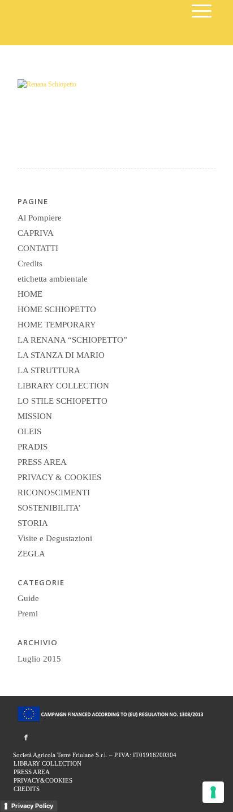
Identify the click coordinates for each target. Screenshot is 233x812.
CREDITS (27, 788)
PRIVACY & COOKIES (59, 477)
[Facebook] (26, 737)
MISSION (35, 416)
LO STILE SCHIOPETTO (62, 400)
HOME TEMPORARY (57, 324)
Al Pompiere (40, 217)
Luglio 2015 (39, 658)
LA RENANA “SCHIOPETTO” (72, 339)
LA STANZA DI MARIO (61, 355)
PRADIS (33, 446)
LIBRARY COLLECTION (63, 385)
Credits (30, 263)
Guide (28, 598)
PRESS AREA (42, 462)
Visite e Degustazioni (55, 538)
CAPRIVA (36, 232)
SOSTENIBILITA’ (49, 507)
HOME (30, 294)
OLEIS (29, 431)
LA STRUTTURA (49, 370)
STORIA (33, 523)
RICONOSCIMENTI (54, 492)
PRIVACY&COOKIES (43, 780)
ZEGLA (31, 553)
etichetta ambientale (53, 278)
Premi (28, 613)
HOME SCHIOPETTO (57, 309)
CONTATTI (38, 248)
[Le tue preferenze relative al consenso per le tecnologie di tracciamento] (213, 792)
